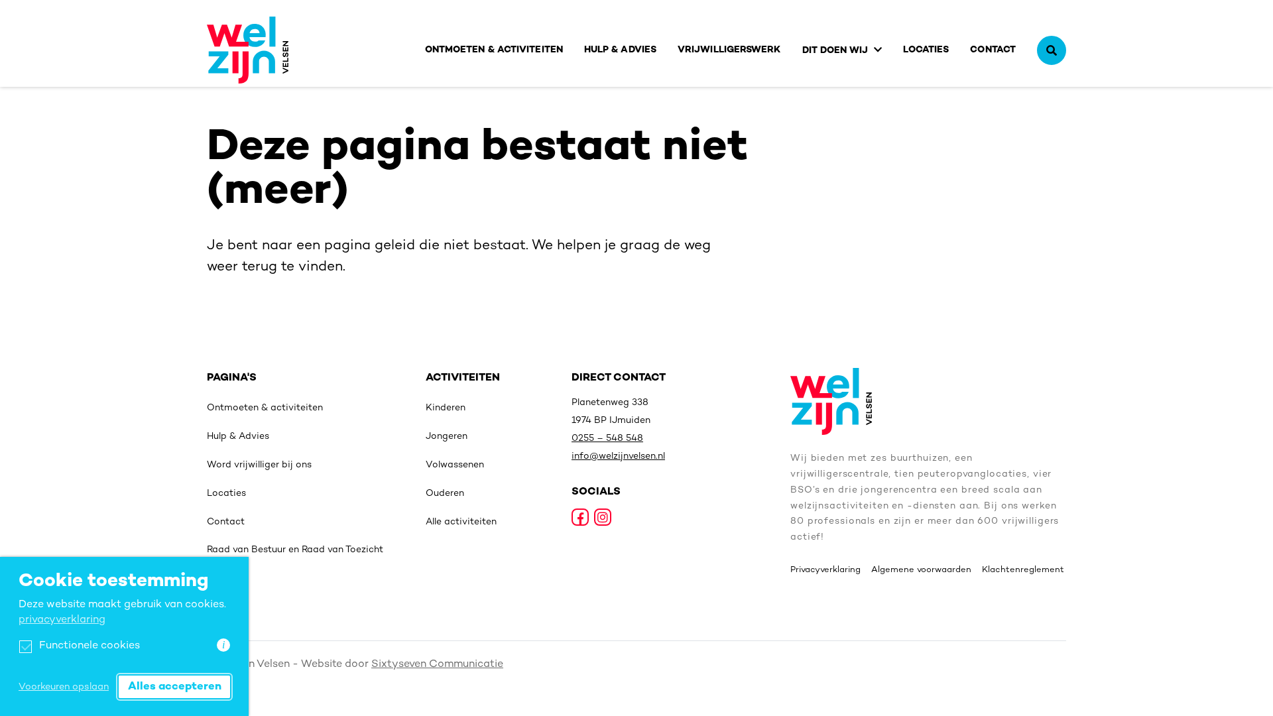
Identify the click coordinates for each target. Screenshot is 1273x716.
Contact (993, 50)
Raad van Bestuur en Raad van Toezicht (295, 550)
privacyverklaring (62, 620)
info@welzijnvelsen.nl (618, 456)
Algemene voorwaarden (921, 570)
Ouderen (445, 494)
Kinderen (445, 408)
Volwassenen (455, 465)
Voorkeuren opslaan (64, 687)
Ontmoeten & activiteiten (494, 50)
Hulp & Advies (620, 50)
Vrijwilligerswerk (729, 50)
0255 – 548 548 (607, 439)
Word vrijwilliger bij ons (259, 465)
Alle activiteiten (461, 522)
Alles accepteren (174, 687)
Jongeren (446, 437)
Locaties (926, 50)
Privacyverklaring (825, 570)
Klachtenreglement (1023, 570)
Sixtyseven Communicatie (437, 664)
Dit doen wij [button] (835, 51)
